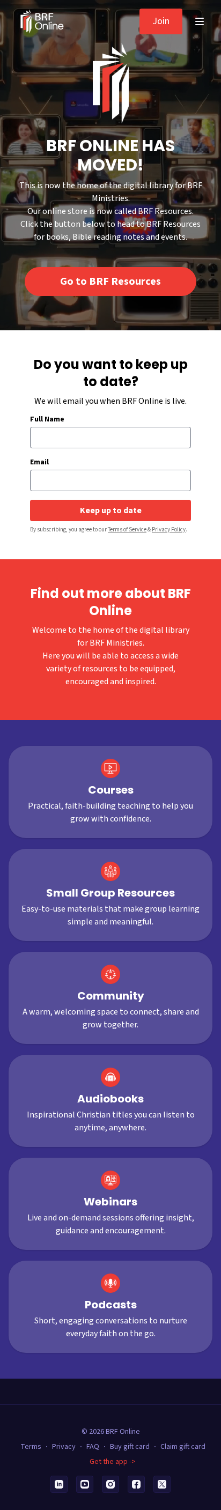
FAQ (92, 1446)
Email (39, 462)
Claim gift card (182, 1446)
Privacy (64, 1446)
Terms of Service (127, 529)
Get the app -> (113, 1461)
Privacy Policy (169, 529)
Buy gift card (130, 1446)
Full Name (47, 419)
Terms (30, 1446)
